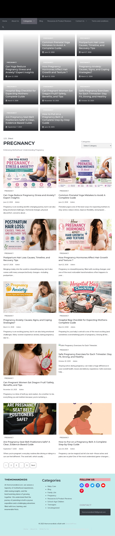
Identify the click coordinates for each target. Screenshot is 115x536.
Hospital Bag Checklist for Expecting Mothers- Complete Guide (21, 93)
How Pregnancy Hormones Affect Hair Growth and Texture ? (55, 69)
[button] (3, 27)
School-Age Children (56, 501)
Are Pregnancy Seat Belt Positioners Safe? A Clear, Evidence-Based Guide (20, 120)
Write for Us (44, 529)
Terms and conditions (100, 21)
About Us (15, 21)
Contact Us (80, 21)
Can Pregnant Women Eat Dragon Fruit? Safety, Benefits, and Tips (57, 93)
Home (4, 21)
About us (33, 529)
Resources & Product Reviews (59, 21)
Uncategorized (53, 508)
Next (11, 138)
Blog (41, 21)
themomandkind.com (15, 485)
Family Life (52, 492)
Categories (27, 21)
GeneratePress (70, 524)
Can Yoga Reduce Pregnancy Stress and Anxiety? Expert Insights (20, 69)
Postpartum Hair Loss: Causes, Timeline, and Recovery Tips (92, 45)
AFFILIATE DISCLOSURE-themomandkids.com (70, 529)
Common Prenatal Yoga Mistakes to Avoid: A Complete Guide (56, 45)
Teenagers (52, 504)
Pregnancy (8, 191)
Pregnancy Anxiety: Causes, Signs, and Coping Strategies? (94, 69)
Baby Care (52, 486)
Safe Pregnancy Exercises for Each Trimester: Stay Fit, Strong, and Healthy (94, 93)
